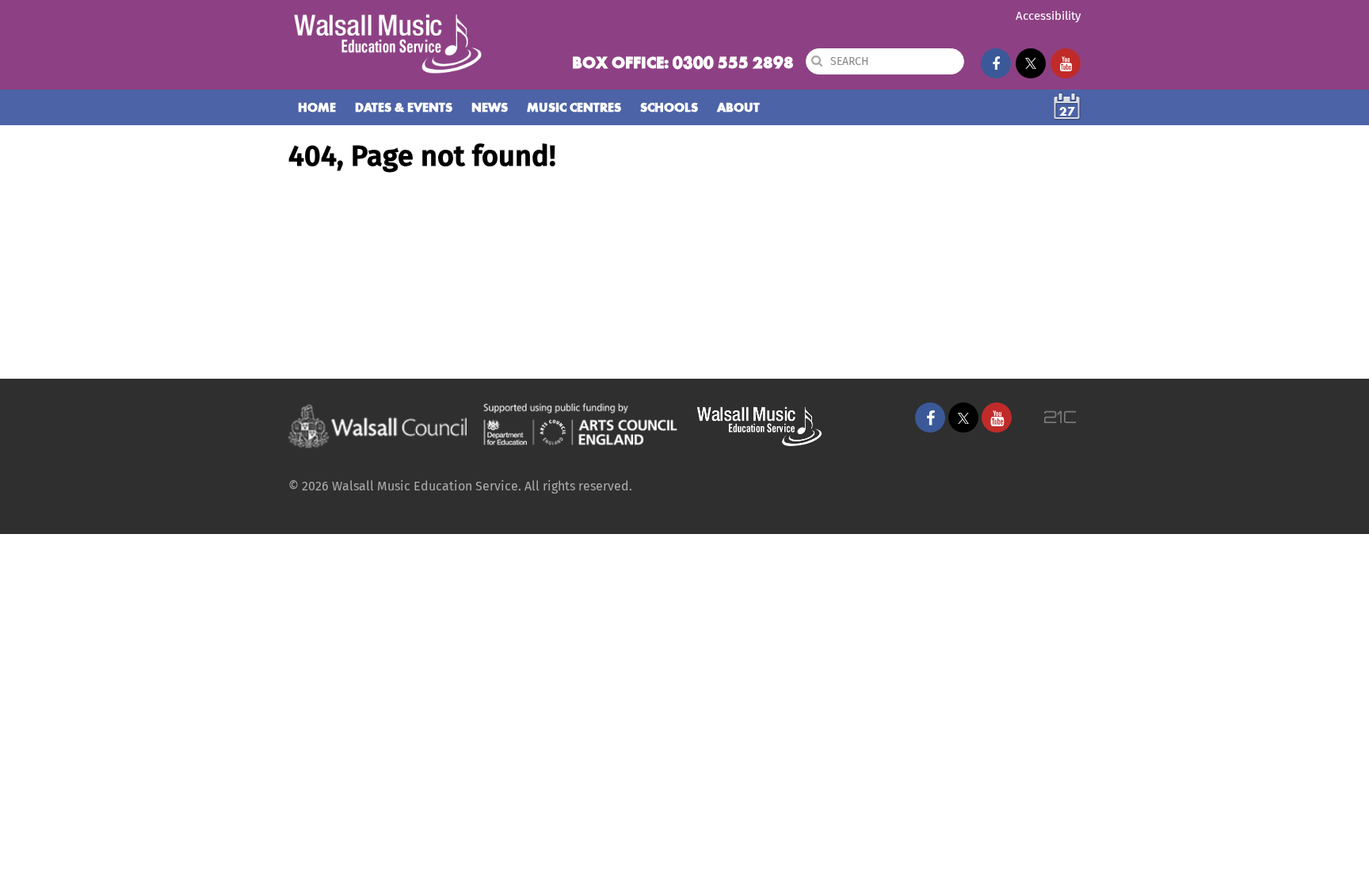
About (738, 107)
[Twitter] (1031, 63)
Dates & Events (403, 107)
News (489, 107)
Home (317, 107)
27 (1067, 111)
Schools (669, 107)
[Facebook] (996, 63)
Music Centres (574, 107)
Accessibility (1048, 16)
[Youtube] (1066, 63)
